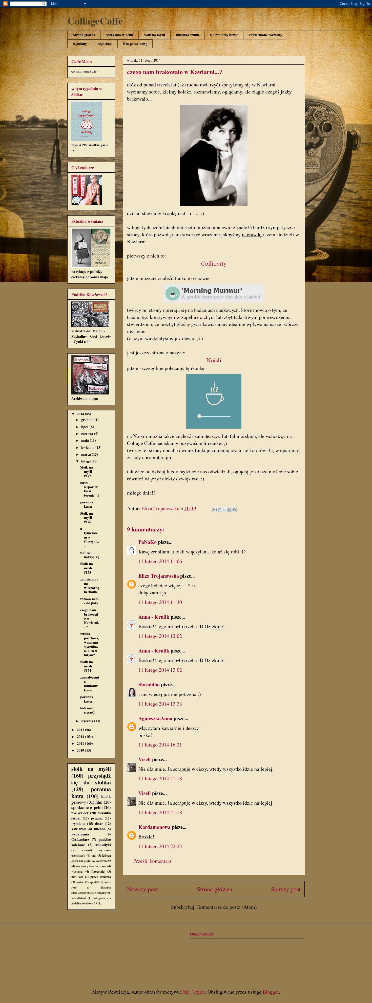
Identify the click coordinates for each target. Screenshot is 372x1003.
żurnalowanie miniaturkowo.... (89, 683)
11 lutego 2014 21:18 (160, 778)
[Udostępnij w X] (224, 509)
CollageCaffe (95, 20)
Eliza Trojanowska (158, 575)
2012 (81, 736)
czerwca (87, 433)
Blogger (271, 991)
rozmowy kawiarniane (91, 866)
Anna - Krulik (153, 616)
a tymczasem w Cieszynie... (89, 537)
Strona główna (84, 34)
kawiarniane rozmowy (265, 34)
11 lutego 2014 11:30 (160, 602)
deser (99, 823)
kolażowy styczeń (87, 710)
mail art (77, 876)
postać (80, 882)
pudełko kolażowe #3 (84, 903)
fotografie (99, 898)
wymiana (78, 823)
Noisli (213, 360)
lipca (85, 426)
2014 (81, 413)
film (98, 802)
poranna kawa (86, 504)
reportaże (105, 43)
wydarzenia (80, 834)
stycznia (87, 721)
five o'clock (80, 812)
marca (86, 454)
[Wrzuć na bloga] (219, 509)
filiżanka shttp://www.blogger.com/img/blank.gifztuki (91, 892)
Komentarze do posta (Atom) (227, 906)
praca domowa (100, 876)
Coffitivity (213, 263)
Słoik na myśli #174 (86, 666)
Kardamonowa (154, 827)
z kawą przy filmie (224, 34)
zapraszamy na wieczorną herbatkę (89, 585)
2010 (81, 750)
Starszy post (286, 889)
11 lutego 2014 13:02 (160, 636)
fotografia (98, 871)
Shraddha (149, 684)
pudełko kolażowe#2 (97, 860)
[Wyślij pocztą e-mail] (214, 509)
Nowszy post (142, 889)
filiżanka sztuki (187, 34)
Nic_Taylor (193, 991)
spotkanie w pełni (87, 807)
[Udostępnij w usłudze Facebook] (229, 509)
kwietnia (88, 447)
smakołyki (103, 844)
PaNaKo (147, 542)
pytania (96, 818)
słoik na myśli (154, 34)
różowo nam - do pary (89, 601)
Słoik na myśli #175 (86, 568)
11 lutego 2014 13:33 (160, 703)
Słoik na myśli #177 (86, 471)
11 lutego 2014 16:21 (160, 744)
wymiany (80, 43)
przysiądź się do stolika (91, 778)
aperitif (94, 882)
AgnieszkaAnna (155, 718)
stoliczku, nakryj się (89, 554)
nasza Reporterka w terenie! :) (89, 489)
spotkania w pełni (119, 34)
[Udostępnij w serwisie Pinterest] (234, 509)
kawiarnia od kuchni (88, 828)
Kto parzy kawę (135, 43)
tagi (93, 855)
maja (85, 440)
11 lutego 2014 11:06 (160, 561)
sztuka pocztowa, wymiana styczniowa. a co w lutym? (89, 644)
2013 (81, 729)
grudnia (87, 419)
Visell (144, 759)
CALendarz (80, 839)
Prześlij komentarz (152, 860)
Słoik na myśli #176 (86, 518)
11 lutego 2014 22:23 (160, 846)
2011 (81, 743)
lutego (86, 461)
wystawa (76, 871)
